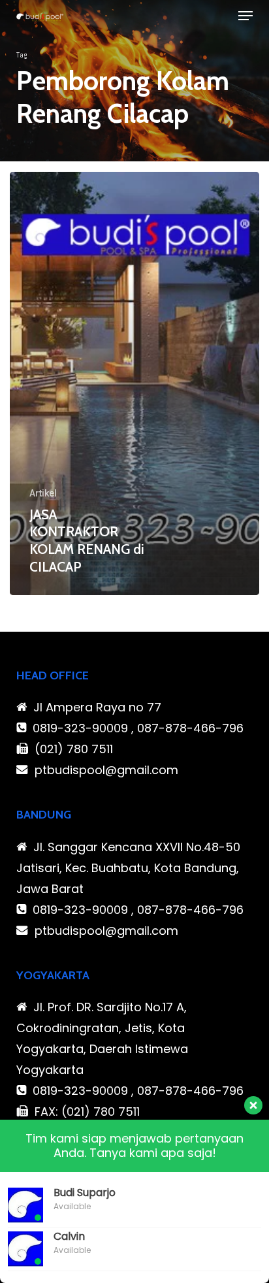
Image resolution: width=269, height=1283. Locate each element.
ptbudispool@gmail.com (106, 770)
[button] (245, 15)
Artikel (43, 493)
